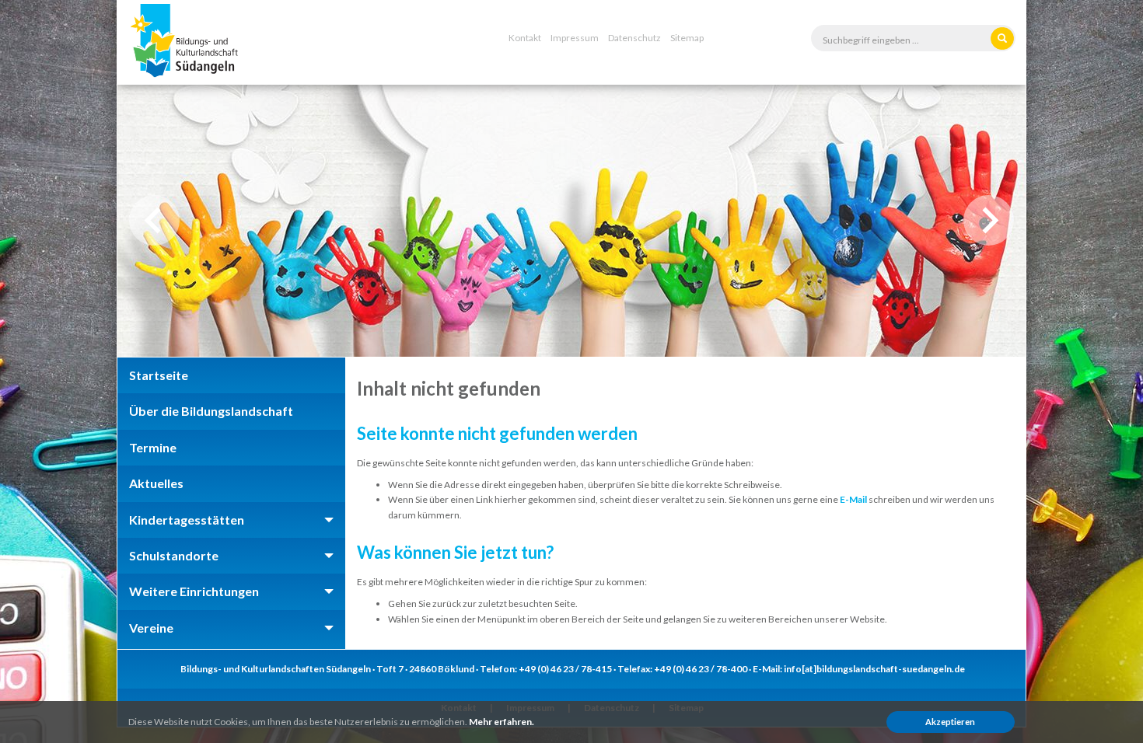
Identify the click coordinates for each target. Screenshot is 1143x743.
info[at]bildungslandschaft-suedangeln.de (874, 669)
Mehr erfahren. (501, 721)
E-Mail (853, 499)
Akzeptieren (950, 722)
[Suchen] (1002, 38)
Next (988, 220)
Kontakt (525, 38)
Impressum (575, 38)
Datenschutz (634, 38)
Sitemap (687, 38)
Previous (154, 220)
